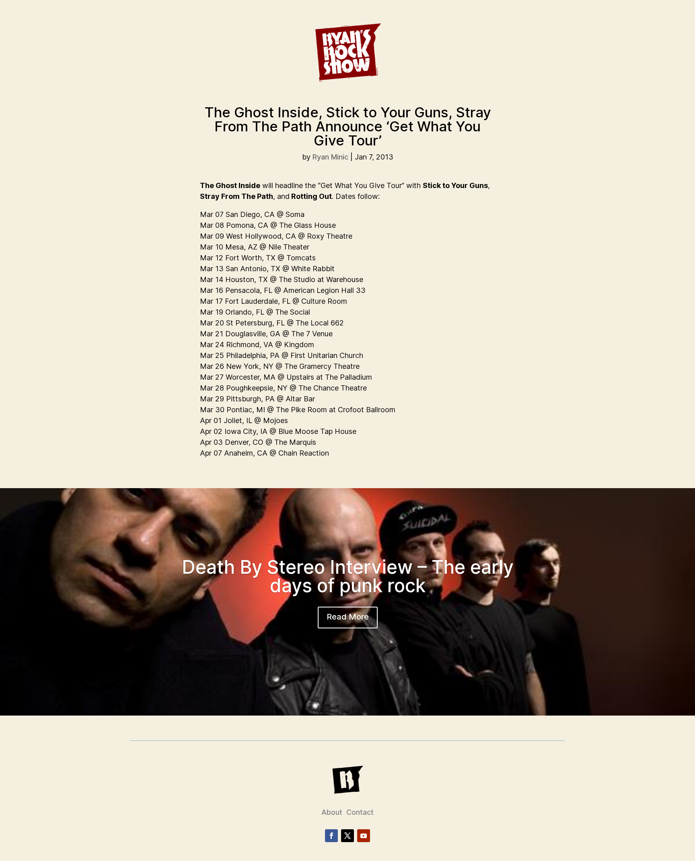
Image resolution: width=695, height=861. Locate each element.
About (331, 812)
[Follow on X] (347, 835)
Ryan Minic (330, 157)
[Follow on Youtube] (363, 835)
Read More (348, 617)
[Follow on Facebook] (331, 835)
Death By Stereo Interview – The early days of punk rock (348, 576)
